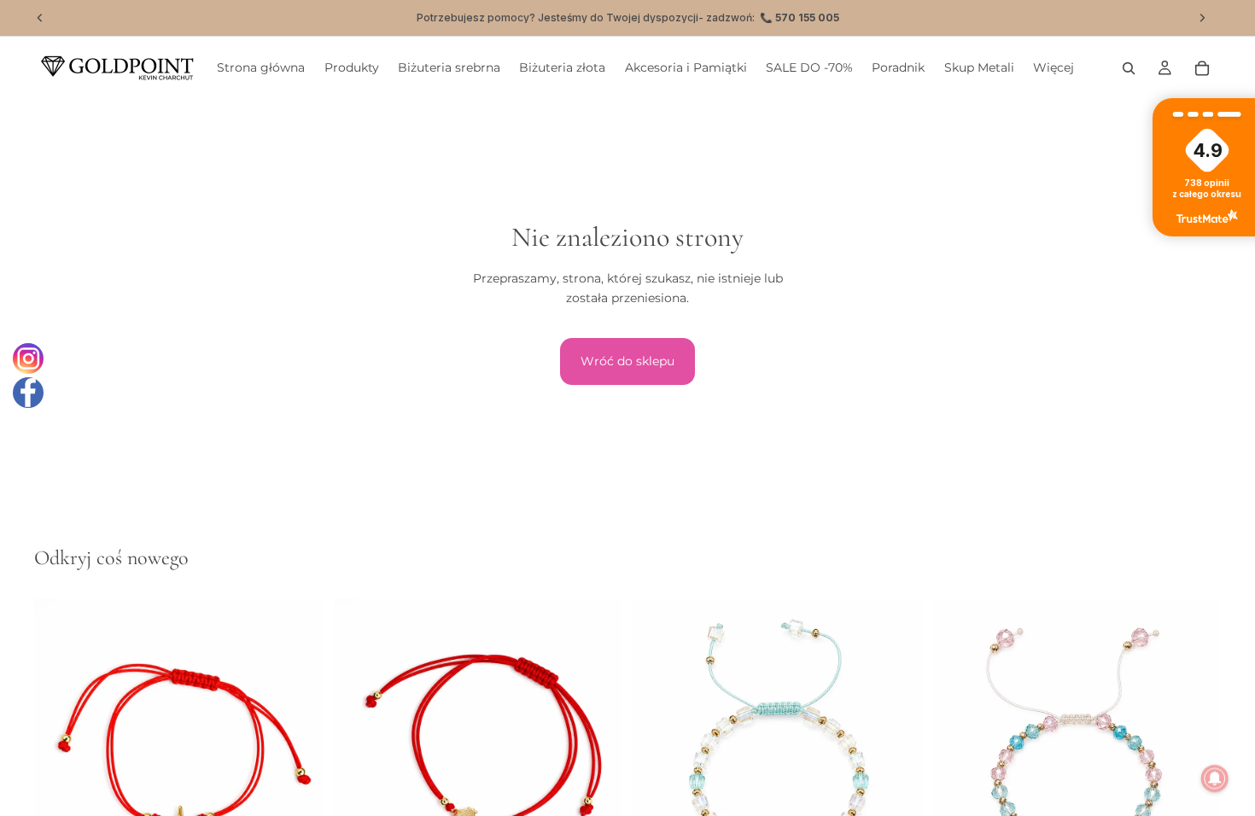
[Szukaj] (1128, 68)
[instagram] (28, 358)
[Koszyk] (1202, 68)
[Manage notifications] (1215, 778)
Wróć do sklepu (627, 361)
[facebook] (28, 392)
